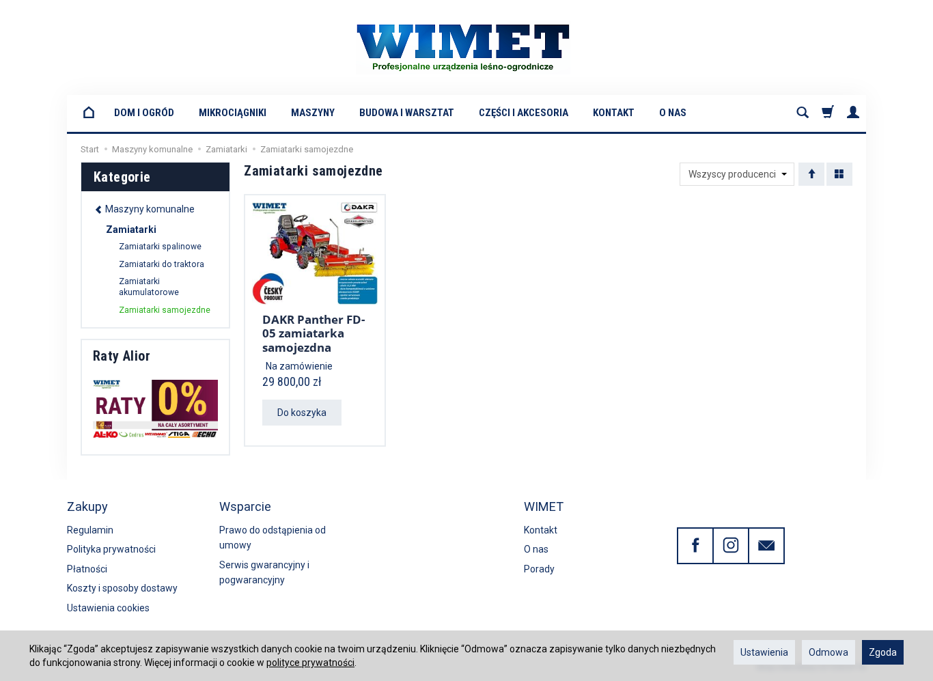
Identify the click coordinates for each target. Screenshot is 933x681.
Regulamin (90, 530)
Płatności (87, 569)
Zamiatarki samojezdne (164, 310)
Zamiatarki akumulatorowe (149, 287)
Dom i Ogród (144, 113)
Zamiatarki (131, 229)
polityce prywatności (310, 662)
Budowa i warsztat (406, 113)
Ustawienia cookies (108, 607)
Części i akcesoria (523, 113)
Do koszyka (301, 412)
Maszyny (313, 113)
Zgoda (883, 652)
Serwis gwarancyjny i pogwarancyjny (264, 572)
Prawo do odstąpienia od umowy (272, 538)
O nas (672, 113)
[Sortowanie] (811, 174)
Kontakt (614, 113)
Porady (539, 569)
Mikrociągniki (232, 113)
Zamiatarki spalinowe (160, 246)
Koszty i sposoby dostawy (122, 588)
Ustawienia (764, 652)
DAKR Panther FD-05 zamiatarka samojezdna (313, 333)
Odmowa (828, 652)
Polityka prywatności (111, 549)
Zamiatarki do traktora (161, 264)
